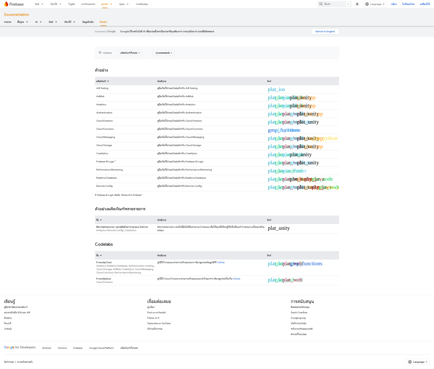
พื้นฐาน (20, 21)
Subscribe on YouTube (159, 323)
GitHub (221, 262)
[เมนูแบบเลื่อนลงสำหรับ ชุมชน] (129, 4)
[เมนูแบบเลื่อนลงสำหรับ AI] (42, 22)
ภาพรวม (7, 21)
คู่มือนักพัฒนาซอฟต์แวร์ (15, 307)
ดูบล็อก (151, 307)
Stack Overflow (299, 312)
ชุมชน (122, 4)
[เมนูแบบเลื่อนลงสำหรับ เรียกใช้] (61, 4)
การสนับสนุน (142, 4)
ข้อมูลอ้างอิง (88, 21)
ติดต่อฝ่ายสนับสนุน (300, 307)
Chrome (62, 347)
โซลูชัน (71, 4)
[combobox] (334, 4)
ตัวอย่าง (103, 21)
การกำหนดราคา (88, 4)
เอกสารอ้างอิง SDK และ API (17, 312)
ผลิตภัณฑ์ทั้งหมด (129, 347)
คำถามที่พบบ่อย (299, 334)
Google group (298, 317)
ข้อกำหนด (9, 362)
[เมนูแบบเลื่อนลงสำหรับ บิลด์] (43, 4)
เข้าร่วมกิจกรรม (154, 328)
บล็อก (394, 4)
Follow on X (153, 317)
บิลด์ (37, 4)
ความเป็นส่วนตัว (25, 362)
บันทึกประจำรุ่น (298, 323)
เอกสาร (104, 4)
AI (36, 21)
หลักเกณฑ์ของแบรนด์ (302, 328)
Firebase (77, 347)
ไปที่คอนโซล (408, 4)
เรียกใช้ (53, 4)
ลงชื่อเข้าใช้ (425, 4)
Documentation (16, 15)
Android (46, 347)
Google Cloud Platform (101, 347)
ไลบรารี (7, 323)
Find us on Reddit (156, 312)
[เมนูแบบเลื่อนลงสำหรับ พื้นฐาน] (28, 22)
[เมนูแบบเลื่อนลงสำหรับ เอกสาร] (112, 4)
